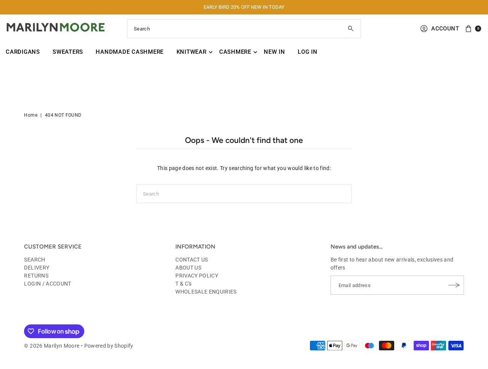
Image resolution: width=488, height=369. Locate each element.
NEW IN (274, 51)
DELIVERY (36, 268)
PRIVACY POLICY (196, 276)
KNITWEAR (192, 51)
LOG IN (308, 51)
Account (445, 28)
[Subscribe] (454, 285)
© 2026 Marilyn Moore (51, 346)
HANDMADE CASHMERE (130, 51)
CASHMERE (235, 51)
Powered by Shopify (108, 346)
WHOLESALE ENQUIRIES (206, 292)
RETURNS (36, 276)
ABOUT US (188, 268)
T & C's (183, 284)
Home (30, 115)
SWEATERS (68, 51)
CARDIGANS (23, 51)
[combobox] (244, 28)
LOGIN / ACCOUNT (47, 284)
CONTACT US (191, 260)
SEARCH (34, 260)
